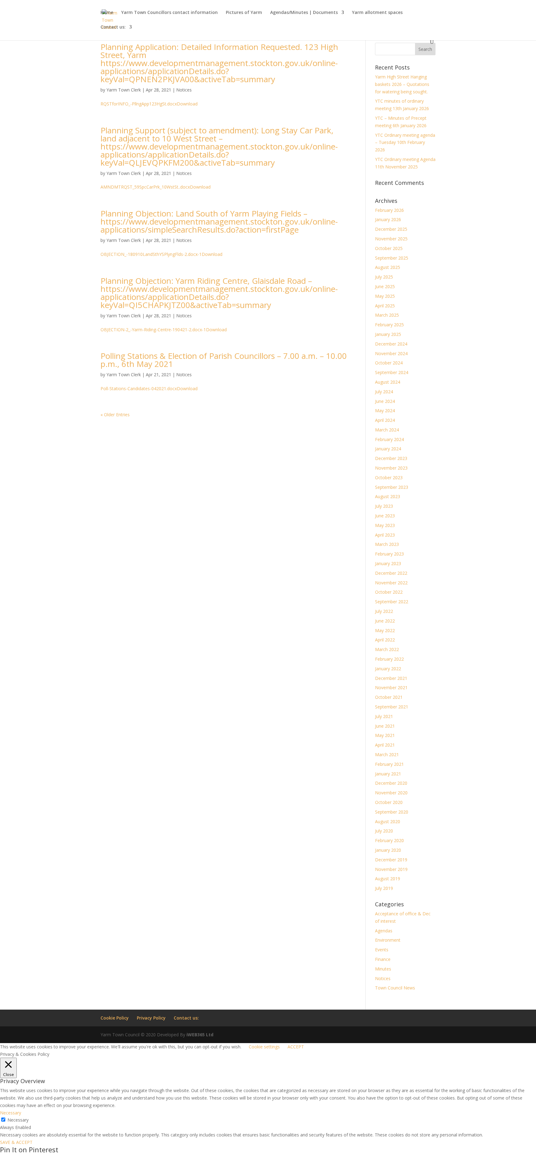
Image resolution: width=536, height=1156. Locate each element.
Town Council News (395, 988)
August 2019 (387, 879)
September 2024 (391, 372)
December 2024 (391, 344)
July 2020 (384, 831)
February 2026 (389, 210)
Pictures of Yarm (244, 12)
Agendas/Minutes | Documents (304, 12)
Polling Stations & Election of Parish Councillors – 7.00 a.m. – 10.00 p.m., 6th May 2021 (223, 359)
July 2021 (384, 716)
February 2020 (389, 840)
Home (106, 12)
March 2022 (387, 649)
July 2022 (384, 611)
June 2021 (385, 726)
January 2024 (388, 449)
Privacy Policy (151, 1018)
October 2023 (389, 477)
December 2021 (391, 678)
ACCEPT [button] (296, 1047)
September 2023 (391, 487)
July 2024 (384, 392)
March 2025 (387, 315)
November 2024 (391, 353)
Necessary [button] (10, 1113)
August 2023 (387, 496)
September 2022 (391, 602)
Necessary (18, 1120)
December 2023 (391, 458)
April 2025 (385, 306)
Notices (184, 90)
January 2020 (388, 850)
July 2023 (384, 506)
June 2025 (385, 286)
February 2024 (389, 439)
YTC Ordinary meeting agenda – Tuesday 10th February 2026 (405, 142)
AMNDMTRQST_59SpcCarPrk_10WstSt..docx (145, 187)
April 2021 (385, 745)
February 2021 (389, 764)
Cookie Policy (114, 1018)
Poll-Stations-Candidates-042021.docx (138, 388)
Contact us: (113, 27)
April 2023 (385, 535)
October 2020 (389, 802)
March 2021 (387, 754)
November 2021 (391, 687)
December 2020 (391, 783)
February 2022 (389, 659)
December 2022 (391, 573)
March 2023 (387, 544)
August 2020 (387, 821)
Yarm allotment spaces (377, 12)
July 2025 (384, 277)
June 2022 (385, 621)
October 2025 (389, 248)
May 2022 (385, 630)
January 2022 (388, 669)
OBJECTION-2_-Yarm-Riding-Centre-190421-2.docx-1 (153, 330)
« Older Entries (115, 414)
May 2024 (385, 410)
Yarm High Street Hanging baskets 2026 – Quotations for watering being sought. (402, 84)
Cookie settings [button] (264, 1047)
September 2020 (391, 812)
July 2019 (384, 888)
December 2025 (391, 229)
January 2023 (388, 563)
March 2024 (387, 430)
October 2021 (389, 697)
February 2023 (389, 554)
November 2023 (391, 468)
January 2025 (388, 334)
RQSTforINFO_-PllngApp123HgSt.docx (138, 104)
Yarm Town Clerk (123, 90)
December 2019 (391, 860)
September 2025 (391, 258)
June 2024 (385, 401)
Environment (387, 940)
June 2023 (385, 516)
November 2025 (391, 239)
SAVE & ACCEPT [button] (16, 1142)
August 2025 (387, 267)
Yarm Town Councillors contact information (169, 12)
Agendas (383, 931)
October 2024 (389, 363)
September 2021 (391, 707)
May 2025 (385, 296)
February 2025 (389, 325)
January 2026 (388, 219)
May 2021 (385, 735)
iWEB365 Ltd (199, 1035)
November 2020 (391, 793)
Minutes (383, 969)
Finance (383, 959)
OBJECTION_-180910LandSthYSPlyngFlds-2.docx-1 (151, 254)
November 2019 (391, 869)
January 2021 (388, 774)
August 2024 (387, 382)
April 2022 (385, 640)
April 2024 (385, 420)
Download (187, 104)
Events (381, 950)
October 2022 (389, 592)
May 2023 (385, 525)
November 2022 (391, 583)
